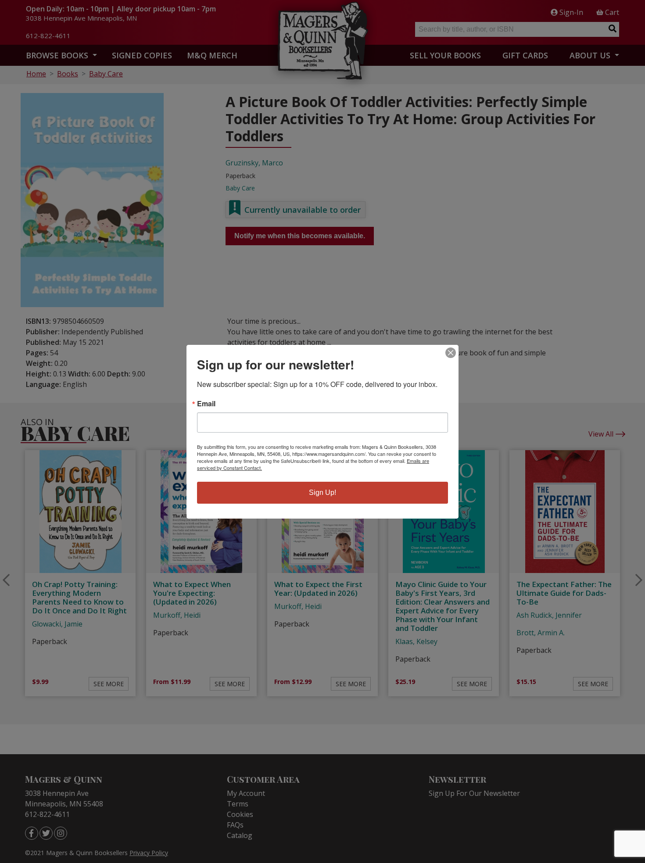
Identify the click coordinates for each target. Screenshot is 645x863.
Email (206, 403)
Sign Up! (322, 492)
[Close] (450, 352)
